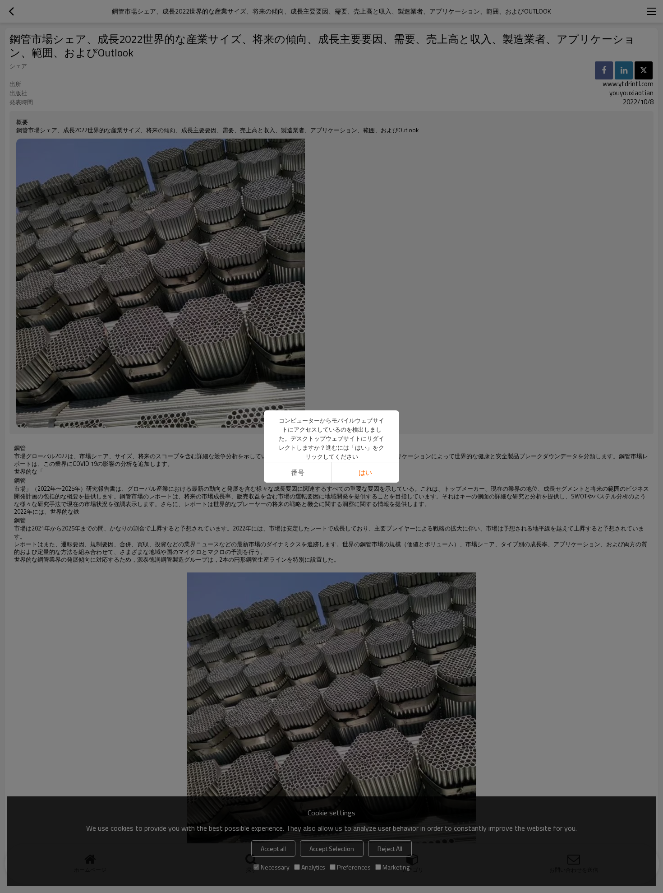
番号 (297, 472)
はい (365, 472)
